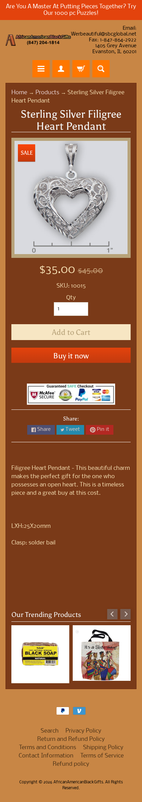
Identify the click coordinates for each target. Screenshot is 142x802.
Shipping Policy (103, 747)
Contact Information (46, 756)
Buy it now (71, 355)
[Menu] (41, 68)
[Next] (125, 614)
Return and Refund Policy (71, 739)
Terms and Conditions (47, 747)
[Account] (61, 68)
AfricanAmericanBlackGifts (78, 782)
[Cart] (81, 68)
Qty (71, 297)
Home (19, 92)
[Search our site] (101, 68)
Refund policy (71, 764)
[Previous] (112, 614)
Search (50, 731)
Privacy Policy (83, 731)
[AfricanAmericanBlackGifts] (38, 40)
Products (47, 92)
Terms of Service (102, 756)
